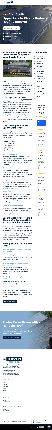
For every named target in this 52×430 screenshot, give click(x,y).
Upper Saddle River (26, 99)
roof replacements (21, 156)
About (4, 382)
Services (5, 384)
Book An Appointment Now (12, 337)
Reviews (4, 388)
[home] (8, 2)
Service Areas (6, 386)
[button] (49, 2)
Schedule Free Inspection (11, 28)
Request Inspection (9, 301)
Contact (4, 390)
